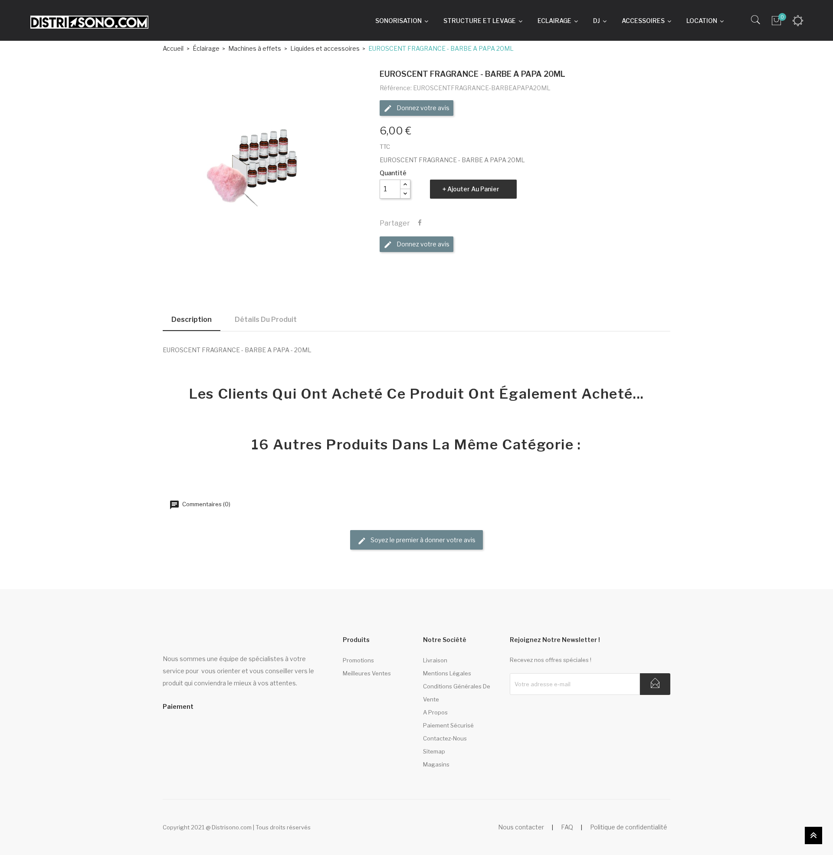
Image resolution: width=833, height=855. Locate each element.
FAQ (567, 827)
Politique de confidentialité (628, 827)
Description (191, 319)
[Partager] (419, 222)
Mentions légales (447, 673)
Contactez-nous (445, 738)
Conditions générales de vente (456, 693)
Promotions (358, 660)
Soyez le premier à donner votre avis (422, 540)
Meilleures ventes (367, 673)
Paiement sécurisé (448, 725)
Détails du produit (266, 319)
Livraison (435, 660)
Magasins (436, 764)
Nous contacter (521, 827)
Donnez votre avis (422, 107)
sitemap (434, 751)
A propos (435, 712)
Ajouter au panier (473, 189)
